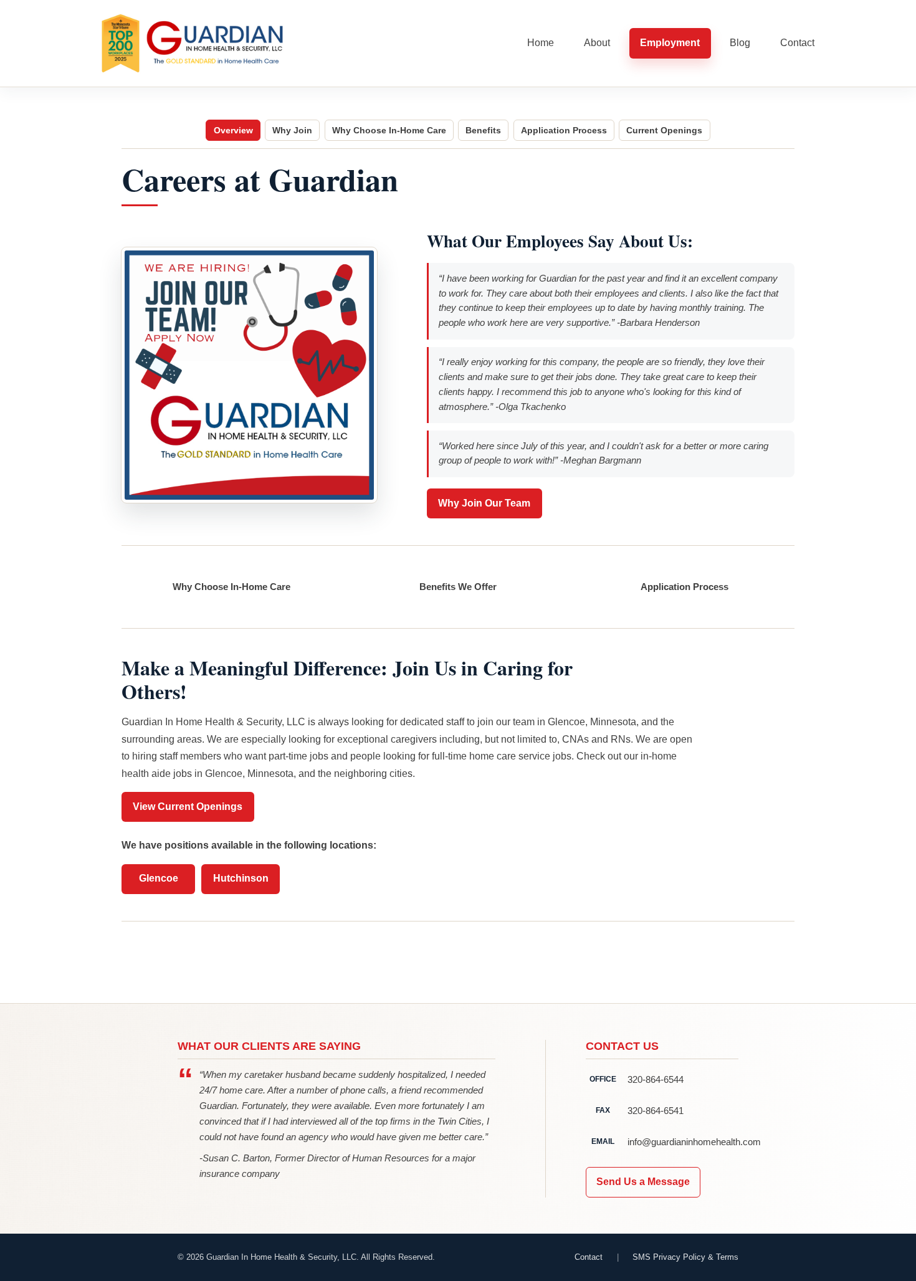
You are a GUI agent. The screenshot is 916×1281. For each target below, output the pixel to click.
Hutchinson (241, 878)
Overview (233, 130)
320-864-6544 (655, 1079)
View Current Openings (187, 806)
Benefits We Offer (458, 587)
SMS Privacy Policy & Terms (685, 1257)
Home (540, 42)
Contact (797, 42)
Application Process (564, 130)
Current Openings (664, 130)
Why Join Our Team (484, 503)
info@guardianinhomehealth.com (682, 1141)
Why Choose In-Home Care (389, 130)
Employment (670, 42)
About (597, 42)
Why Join (292, 130)
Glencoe (158, 878)
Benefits (483, 130)
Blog (740, 42)
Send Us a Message (643, 1181)
